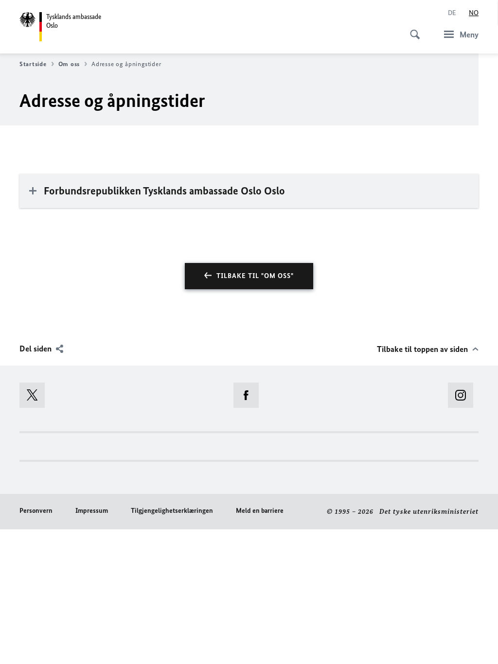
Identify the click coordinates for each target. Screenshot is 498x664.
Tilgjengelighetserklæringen (172, 511)
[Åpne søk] (412, 29)
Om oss (69, 64)
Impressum (91, 511)
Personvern (36, 511)
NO (474, 13)
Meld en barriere (260, 511)
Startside (33, 64)
